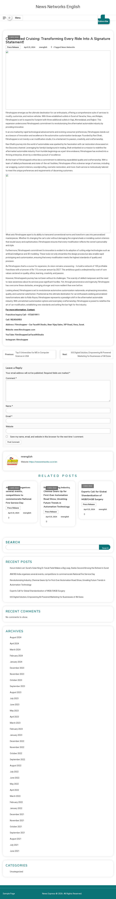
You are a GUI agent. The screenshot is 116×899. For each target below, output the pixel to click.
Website (9, 426)
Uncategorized (16, 871)
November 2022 (17, 747)
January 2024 (16, 662)
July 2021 (14, 845)
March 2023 (15, 723)
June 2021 (14, 851)
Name (9, 406)
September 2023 (17, 686)
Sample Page (9, 893)
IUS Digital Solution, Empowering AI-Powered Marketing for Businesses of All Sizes (46, 597)
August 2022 (15, 765)
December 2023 (17, 668)
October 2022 (16, 753)
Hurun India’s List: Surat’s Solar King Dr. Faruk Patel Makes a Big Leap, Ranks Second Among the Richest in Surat (59, 568)
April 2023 (14, 717)
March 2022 (15, 796)
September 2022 (17, 759)
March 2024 (15, 649)
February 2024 (16, 656)
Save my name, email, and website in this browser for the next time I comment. (47, 436)
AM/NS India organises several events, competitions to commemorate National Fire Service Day (19, 495)
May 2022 (14, 784)
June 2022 (14, 778)
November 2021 (17, 820)
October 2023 (16, 680)
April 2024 (14, 643)
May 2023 (14, 711)
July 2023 (14, 698)
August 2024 (15, 637)
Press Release (13, 47)
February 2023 (16, 729)
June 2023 (14, 704)
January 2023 (16, 735)
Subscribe (103, 21)
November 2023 (17, 674)
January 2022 (16, 808)
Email (9, 416)
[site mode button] (9, 17)
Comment (11, 378)
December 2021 (17, 814)
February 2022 (16, 802)
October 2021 (16, 826)
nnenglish (43, 47)
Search (13, 542)
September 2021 (17, 833)
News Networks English (58, 6)
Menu (18, 17)
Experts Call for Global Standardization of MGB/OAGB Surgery (94, 495)
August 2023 (15, 692)
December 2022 (17, 741)
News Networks (68, 47)
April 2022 (14, 790)
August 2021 (15, 839)
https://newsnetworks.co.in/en (43, 462)
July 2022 (14, 772)
